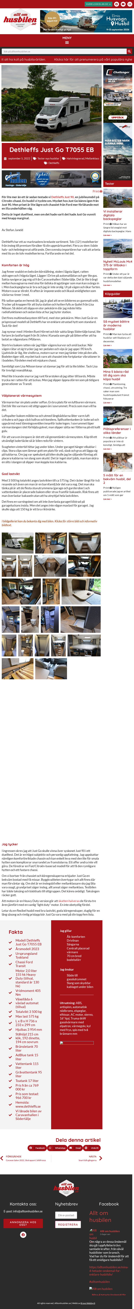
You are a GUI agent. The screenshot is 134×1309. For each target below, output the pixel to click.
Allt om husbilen (100, 1216)
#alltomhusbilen (99, 1282)
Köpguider (112, 294)
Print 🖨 (97, 191)
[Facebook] (116, 4)
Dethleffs (54, 162)
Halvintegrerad (75, 158)
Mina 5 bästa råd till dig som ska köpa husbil (116, 375)
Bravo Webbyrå (88, 1303)
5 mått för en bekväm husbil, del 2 (117, 479)
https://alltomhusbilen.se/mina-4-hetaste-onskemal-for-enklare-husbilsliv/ (109, 1270)
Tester (109, 184)
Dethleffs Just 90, (63, 197)
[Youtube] (123, 4)
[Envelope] (129, 4)
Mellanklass (92, 158)
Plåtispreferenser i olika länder (117, 431)
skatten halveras (69, 901)
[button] (67, 42)
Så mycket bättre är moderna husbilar (116, 325)
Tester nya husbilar (48, 158)
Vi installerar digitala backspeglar (112, 215)
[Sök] (129, 51)
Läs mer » (107, 235)
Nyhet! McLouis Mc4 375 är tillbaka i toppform (117, 265)
